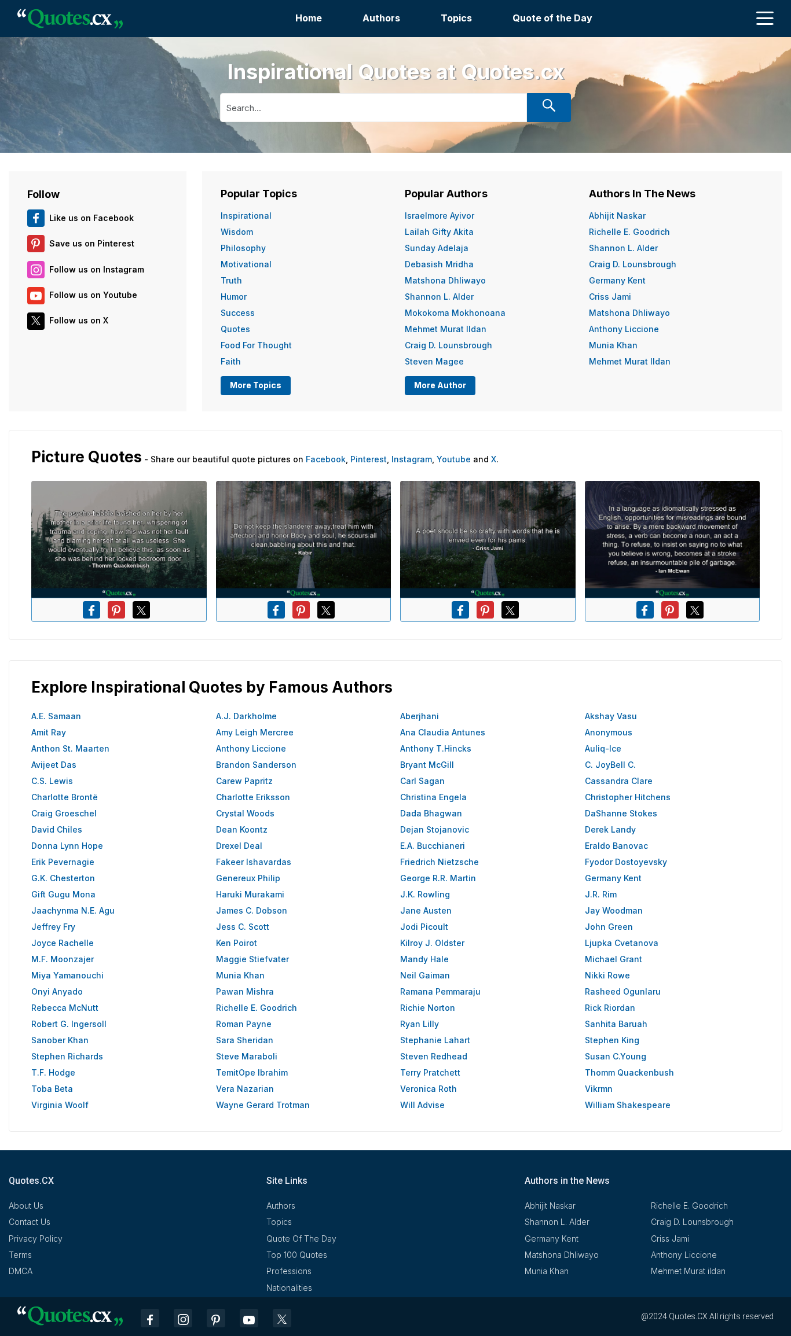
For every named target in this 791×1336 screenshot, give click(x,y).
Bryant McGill (427, 765)
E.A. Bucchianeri (432, 846)
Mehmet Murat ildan (445, 329)
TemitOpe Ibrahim (252, 1072)
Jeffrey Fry (53, 927)
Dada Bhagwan (431, 813)
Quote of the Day (552, 18)
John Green (609, 927)
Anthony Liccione (624, 329)
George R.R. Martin (438, 878)
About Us (26, 1205)
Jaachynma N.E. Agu (73, 910)
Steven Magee (434, 361)
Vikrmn (599, 1089)
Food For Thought (256, 345)
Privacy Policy (36, 1238)
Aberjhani (419, 716)
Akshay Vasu (611, 716)
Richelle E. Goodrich (629, 232)
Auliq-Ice (603, 748)
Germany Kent (617, 280)
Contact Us (29, 1222)
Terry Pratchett (430, 1072)
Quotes (235, 329)
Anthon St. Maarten (70, 748)
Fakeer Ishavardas (253, 862)
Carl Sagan (422, 781)
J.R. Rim (601, 894)
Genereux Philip (248, 878)
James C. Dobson (251, 910)
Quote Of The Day (301, 1238)
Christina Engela (433, 797)
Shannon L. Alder (439, 296)
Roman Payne (244, 1024)
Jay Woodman (614, 910)
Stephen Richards (67, 1056)
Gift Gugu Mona (63, 894)
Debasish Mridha (439, 264)
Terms (20, 1255)
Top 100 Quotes (296, 1255)
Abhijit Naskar (617, 215)
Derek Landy (610, 829)
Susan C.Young (615, 1056)
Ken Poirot (236, 943)
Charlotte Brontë (64, 797)
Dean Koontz (242, 829)
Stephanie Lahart (435, 1040)
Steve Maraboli (246, 1056)
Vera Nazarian (245, 1089)
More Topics (255, 385)
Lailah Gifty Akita (439, 232)
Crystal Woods (245, 813)
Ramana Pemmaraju (440, 991)
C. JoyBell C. (610, 765)
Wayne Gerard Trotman (263, 1105)
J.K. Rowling (425, 894)
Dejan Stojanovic (434, 829)
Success (238, 313)
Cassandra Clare (619, 781)
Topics (456, 18)
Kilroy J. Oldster (432, 943)
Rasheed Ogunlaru (623, 991)
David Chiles (56, 829)
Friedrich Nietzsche (439, 862)
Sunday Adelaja (436, 248)
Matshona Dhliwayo (445, 280)
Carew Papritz (244, 781)
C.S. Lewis (52, 781)
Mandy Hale (424, 959)
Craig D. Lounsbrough (448, 345)
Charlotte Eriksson (253, 797)
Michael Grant (613, 959)
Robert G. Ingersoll (69, 1024)
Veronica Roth (428, 1089)
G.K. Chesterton (63, 878)
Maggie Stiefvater (252, 959)
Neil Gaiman (425, 975)
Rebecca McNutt (64, 1008)
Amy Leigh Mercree (255, 732)
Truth (231, 280)
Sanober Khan (60, 1040)
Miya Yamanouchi (67, 975)
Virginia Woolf (60, 1105)
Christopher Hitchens (628, 797)
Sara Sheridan (244, 1040)
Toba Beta (52, 1089)
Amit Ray (48, 732)
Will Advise (422, 1105)
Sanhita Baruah (616, 1024)
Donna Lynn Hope (67, 846)
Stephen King (612, 1040)
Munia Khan (613, 345)
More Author (440, 385)
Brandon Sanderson (256, 765)
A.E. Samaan (56, 716)
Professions (289, 1271)
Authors (381, 18)
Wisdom (237, 232)
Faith (231, 361)
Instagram (411, 459)
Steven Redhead (433, 1056)
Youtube (454, 459)
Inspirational (246, 215)
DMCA (20, 1271)
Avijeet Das (53, 765)
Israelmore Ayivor (439, 215)
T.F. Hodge (53, 1072)
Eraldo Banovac (616, 846)
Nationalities (289, 1288)
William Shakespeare (628, 1105)
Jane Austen (426, 910)
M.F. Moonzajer (62, 959)
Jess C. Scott (242, 927)
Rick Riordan (610, 1008)
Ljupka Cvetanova (621, 943)
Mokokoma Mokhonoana (455, 313)
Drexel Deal (239, 846)
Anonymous (608, 732)
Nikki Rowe (607, 975)
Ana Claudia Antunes (442, 732)
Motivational (246, 264)
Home (308, 18)
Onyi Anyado (57, 991)
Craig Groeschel (64, 813)
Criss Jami (610, 296)
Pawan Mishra (245, 991)
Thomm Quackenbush (629, 1072)
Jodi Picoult (424, 927)
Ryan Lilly (419, 1024)
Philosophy (243, 248)
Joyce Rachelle (62, 943)
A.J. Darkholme (246, 716)
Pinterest (368, 459)
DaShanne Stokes (621, 813)
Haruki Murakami (250, 894)
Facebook (326, 459)
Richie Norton (427, 1008)
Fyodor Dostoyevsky (626, 862)
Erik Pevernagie (62, 862)
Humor (234, 296)
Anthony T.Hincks (435, 748)
